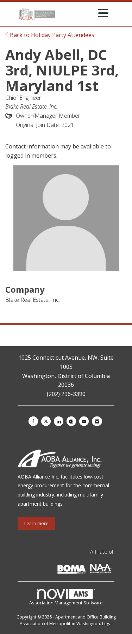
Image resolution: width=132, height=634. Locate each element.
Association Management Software (66, 602)
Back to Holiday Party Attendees (51, 35)
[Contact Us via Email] (97, 421)
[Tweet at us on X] (46, 421)
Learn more (36, 523)
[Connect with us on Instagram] (71, 421)
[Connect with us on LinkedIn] (58, 421)
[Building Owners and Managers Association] (113, 570)
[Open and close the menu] (83, 13)
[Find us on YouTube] (84, 421)
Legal (107, 624)
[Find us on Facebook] (33, 421)
